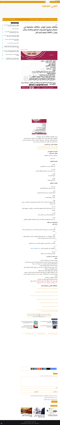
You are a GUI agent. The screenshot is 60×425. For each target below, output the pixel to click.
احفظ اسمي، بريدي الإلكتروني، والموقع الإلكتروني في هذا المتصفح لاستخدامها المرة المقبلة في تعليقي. (43, 395)
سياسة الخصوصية (36, 423)
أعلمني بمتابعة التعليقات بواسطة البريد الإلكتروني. (50, 397)
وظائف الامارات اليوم (50, 19)
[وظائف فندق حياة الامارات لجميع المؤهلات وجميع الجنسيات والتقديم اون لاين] (26, 411)
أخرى (53, 22)
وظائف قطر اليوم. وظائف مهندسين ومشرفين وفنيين (49, 306)
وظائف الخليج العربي (43, 19)
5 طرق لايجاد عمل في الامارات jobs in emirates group (46, 322)
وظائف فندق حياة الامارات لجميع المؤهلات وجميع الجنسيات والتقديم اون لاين (27, 415)
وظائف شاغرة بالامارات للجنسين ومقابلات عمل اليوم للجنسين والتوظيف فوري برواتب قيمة (27, 327)
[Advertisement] (21, 10)
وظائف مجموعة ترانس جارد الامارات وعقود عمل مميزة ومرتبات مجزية (47, 148)
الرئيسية (56, 19)
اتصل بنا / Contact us (31, 423)
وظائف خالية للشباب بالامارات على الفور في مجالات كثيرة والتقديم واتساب (27, 322)
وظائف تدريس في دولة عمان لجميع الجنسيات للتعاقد (49, 311)
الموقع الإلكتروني (36, 391)
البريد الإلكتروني (55, 391)
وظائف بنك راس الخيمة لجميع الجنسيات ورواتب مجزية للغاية (48, 302)
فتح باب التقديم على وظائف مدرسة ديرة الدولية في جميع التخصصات (52, 415)
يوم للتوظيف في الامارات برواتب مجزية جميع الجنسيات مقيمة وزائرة (47, 288)
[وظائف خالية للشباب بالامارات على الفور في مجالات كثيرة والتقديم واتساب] (35, 322)
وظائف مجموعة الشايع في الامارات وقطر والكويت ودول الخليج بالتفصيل (46, 299)
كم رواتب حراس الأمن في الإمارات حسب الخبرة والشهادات (46, 326)
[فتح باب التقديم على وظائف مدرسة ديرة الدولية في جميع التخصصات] (51, 411)
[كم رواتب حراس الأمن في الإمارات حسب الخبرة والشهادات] (54, 327)
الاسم (56, 387)
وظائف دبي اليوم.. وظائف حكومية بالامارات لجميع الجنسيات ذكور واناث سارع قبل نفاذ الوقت (43, 295)
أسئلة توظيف (37, 19)
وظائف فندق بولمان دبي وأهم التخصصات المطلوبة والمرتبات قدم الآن (47, 146)
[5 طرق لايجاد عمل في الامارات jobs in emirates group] (54, 322)
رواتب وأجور (32, 19)
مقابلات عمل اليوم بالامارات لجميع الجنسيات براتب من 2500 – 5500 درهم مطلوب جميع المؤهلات (39, 416)
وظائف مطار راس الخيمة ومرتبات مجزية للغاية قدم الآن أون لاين (48, 147)
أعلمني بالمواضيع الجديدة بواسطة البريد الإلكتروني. (50, 399)
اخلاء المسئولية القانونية (24, 423)
